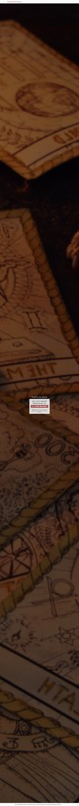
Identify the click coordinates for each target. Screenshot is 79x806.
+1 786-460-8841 (40, 406)
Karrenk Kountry (14, 2)
